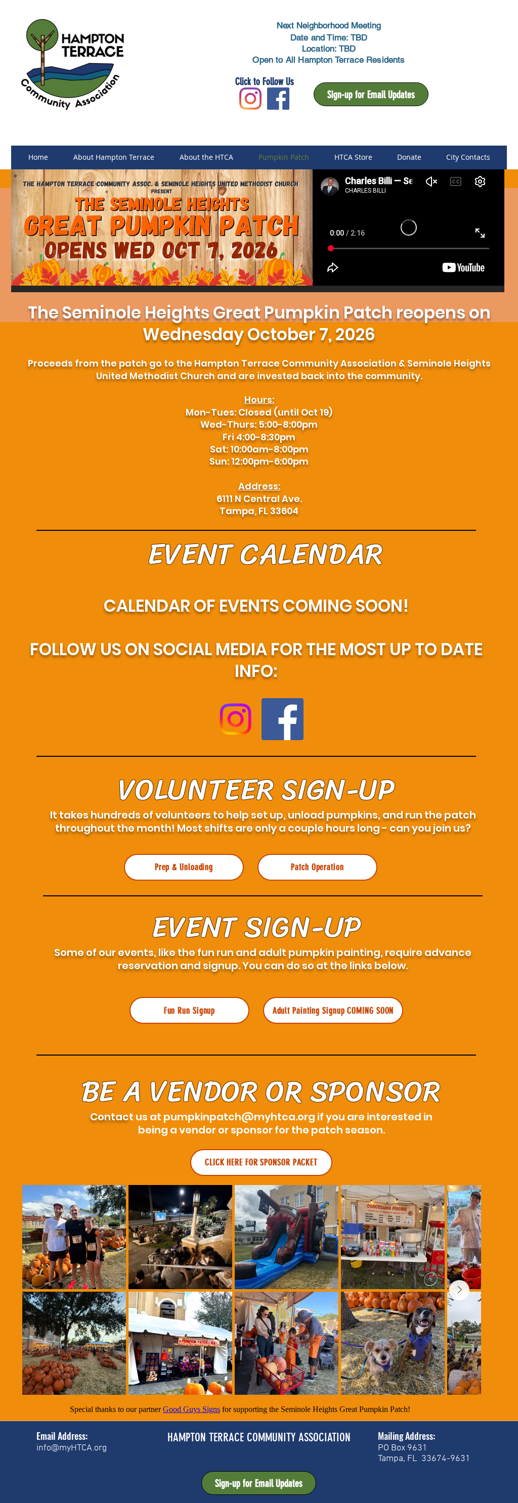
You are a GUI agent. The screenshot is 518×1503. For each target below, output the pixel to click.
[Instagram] (250, 98)
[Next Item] (459, 1290)
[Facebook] (283, 719)
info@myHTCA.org (71, 1448)
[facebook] (278, 98)
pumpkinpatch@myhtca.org (239, 1117)
